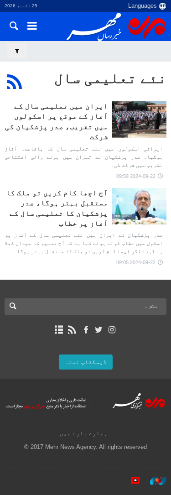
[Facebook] (85, 329)
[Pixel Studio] (131, 481)
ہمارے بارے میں (83, 433)
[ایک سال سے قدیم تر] (139, 119)
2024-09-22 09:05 (135, 262)
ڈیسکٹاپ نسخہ (86, 362)
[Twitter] (98, 329)
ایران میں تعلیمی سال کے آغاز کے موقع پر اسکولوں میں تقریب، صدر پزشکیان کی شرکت (56, 121)
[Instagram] (112, 329)
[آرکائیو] (59, 329)
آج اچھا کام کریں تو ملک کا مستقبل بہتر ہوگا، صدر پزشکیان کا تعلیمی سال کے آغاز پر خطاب (57, 208)
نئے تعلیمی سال (110, 78)
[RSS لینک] (72, 329)
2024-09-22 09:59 (135, 176)
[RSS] (15, 81)
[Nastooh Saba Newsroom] (153, 481)
